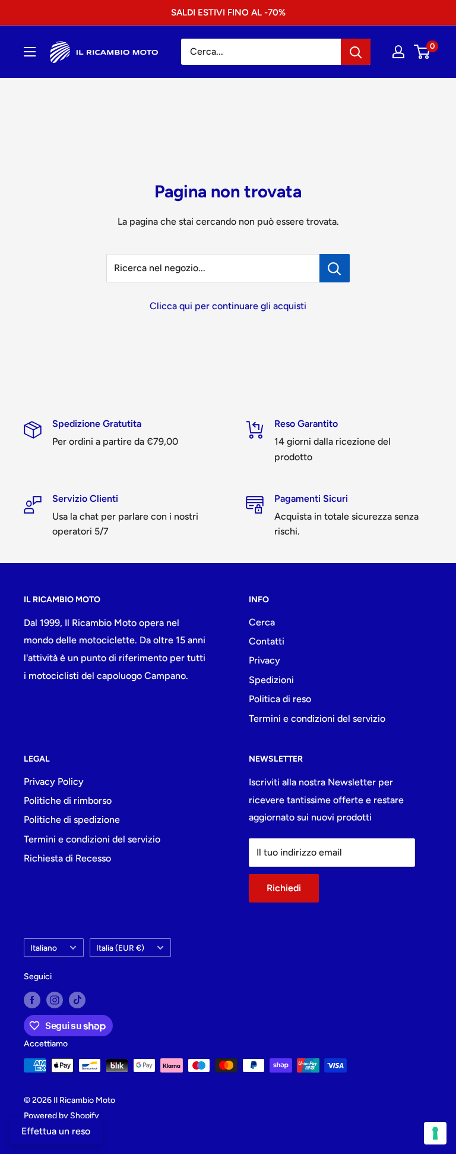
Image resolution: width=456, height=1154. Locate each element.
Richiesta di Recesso (67, 858)
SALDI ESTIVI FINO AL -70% (228, 12)
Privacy (264, 660)
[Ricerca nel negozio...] (334, 268)
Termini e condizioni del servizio (317, 718)
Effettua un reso (55, 1131)
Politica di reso (280, 699)
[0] (422, 52)
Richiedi (284, 888)
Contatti (266, 641)
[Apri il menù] (30, 51)
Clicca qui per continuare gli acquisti (228, 306)
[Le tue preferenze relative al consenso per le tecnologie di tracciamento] (435, 1133)
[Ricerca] (355, 52)
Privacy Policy (54, 781)
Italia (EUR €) (120, 947)
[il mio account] (398, 51)
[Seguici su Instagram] (54, 1000)
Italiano (43, 947)
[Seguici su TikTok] (77, 1000)
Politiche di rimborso (68, 800)
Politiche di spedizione (72, 819)
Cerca (262, 622)
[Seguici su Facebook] (32, 1000)
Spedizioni (271, 680)
